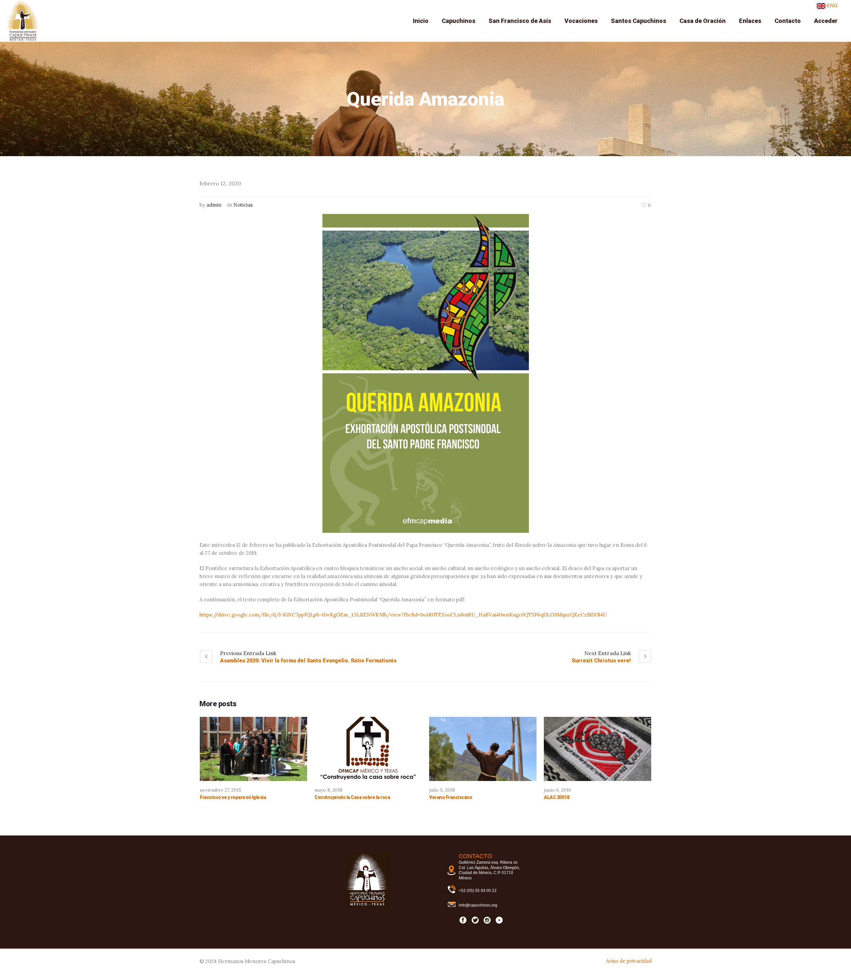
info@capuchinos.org (478, 905)
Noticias (243, 205)
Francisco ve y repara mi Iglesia (233, 797)
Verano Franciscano (450, 797)
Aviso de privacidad (629, 961)
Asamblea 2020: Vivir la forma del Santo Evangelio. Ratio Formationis (308, 660)
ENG (831, 5)
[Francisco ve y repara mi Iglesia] (253, 749)
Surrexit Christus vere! (601, 660)
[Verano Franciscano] (483, 749)
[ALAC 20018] (597, 749)
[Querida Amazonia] (425, 373)
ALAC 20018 (556, 797)
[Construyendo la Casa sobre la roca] (368, 749)
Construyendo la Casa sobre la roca (352, 797)
